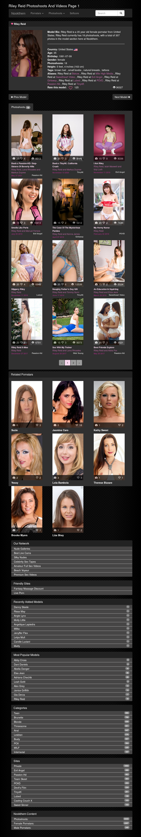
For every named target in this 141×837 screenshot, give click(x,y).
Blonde (71, 721)
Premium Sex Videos (25, 574)
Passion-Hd (53, 84)
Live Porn (19, 593)
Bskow (75, 73)
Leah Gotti (71, 681)
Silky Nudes (20, 557)
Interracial (71, 752)
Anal (71, 730)
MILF (71, 747)
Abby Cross (71, 660)
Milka (71, 628)
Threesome (71, 726)
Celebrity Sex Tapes (25, 561)
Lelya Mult (71, 637)
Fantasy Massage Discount (29, 588)
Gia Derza (71, 694)
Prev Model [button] (19, 97)
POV (71, 743)
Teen (71, 713)
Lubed (76, 80)
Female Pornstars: (71, 823)
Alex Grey (71, 686)
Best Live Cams (22, 553)
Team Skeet (71, 779)
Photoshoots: (71, 819)
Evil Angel (97, 77)
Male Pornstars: (71, 827)
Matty (71, 646)
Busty (71, 739)
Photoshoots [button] (56, 13)
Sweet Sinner (71, 805)
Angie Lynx (71, 615)
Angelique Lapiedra (71, 624)
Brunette (71, 717)
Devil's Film (71, 787)
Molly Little (71, 620)
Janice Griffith (71, 690)
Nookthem (18, 13)
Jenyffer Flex (71, 633)
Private (71, 766)
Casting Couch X (71, 800)
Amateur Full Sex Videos (27, 566)
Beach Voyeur (21, 570)
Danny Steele (71, 607)
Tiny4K (80, 84)
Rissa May (71, 611)
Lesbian (71, 734)
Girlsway (52, 80)
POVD (100, 80)
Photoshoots (20, 107)
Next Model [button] (121, 97)
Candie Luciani (71, 641)
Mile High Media (104, 73)
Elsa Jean (71, 673)
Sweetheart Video (65, 77)
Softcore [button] (74, 13)
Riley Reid (71, 699)
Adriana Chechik (71, 677)
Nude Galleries (22, 548)
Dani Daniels (71, 664)
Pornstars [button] (36, 13)
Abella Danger (71, 668)
